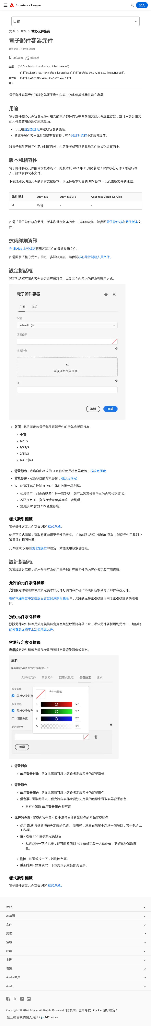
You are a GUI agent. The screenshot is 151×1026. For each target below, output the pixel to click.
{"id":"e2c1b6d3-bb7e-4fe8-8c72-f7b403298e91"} (43, 66)
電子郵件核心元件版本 (122, 222)
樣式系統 (54, 526)
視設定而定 (98, 471)
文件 (12, 31)
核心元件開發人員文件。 (95, 257)
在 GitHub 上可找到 (22, 248)
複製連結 (34, 57)
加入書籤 (18, 57)
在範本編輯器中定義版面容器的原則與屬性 (39, 598)
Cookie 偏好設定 (104, 1010)
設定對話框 (32, 129)
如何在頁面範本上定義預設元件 (31, 629)
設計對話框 (79, 136)
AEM (23, 31)
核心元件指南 (40, 31)
